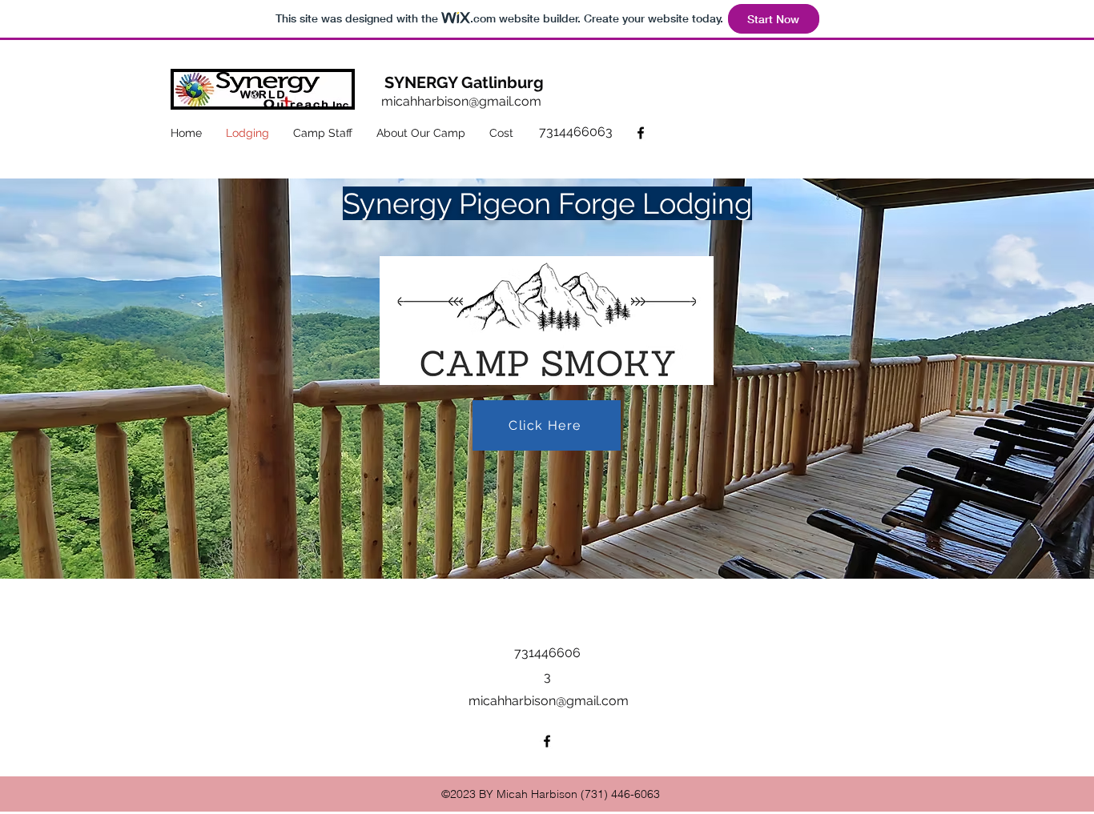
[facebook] (641, 133)
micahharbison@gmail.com (461, 101)
